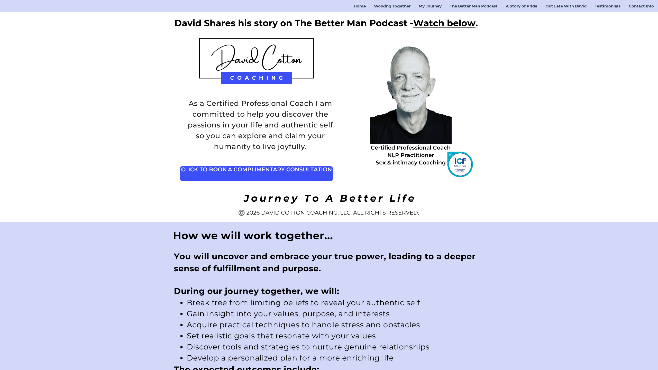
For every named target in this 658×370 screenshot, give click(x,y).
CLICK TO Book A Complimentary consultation (256, 169)
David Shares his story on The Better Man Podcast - (294, 23)
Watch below (444, 23)
